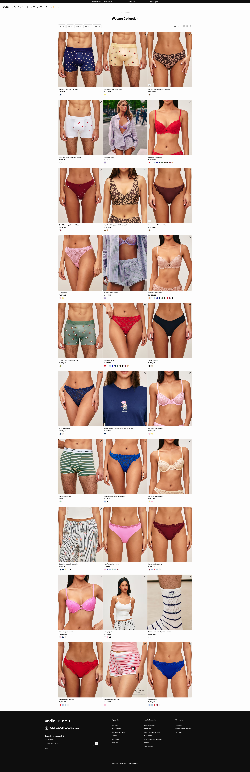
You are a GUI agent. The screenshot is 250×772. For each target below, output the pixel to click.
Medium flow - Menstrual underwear (159, 89)
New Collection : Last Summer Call (102, 2)
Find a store (115, 739)
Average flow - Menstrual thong (157, 225)
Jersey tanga (152, 360)
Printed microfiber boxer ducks (113, 89)
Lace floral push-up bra (155, 157)
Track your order (116, 728)
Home (121, 12)
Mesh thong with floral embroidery (114, 496)
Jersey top (107, 632)
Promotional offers (149, 725)
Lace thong (151, 699)
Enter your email (49, 739)
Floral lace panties (64, 428)
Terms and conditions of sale (152, 732)
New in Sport (154, 2)
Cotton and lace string (155, 564)
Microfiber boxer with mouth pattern (70, 157)
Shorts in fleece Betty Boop (112, 699)
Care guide (178, 732)
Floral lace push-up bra (155, 293)
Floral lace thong (109, 360)
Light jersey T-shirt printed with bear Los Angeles (118, 428)
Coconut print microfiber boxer (68, 360)
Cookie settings (148, 746)
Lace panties (63, 293)
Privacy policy (148, 735)
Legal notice (147, 728)
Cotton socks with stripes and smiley (159, 632)
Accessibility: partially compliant (153, 739)
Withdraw (114, 735)
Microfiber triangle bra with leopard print (116, 225)
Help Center (115, 725)
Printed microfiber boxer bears (68, 89)
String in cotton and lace (66, 699)
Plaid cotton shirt (109, 157)
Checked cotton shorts (111, 293)
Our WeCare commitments (183, 728)
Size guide (115, 742)
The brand (178, 725)
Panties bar (131, 2)
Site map (146, 742)
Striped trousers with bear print (68, 564)
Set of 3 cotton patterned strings (69, 225)
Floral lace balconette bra (155, 428)
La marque (127, 12)
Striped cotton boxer (65, 496)
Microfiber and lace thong (111, 564)
